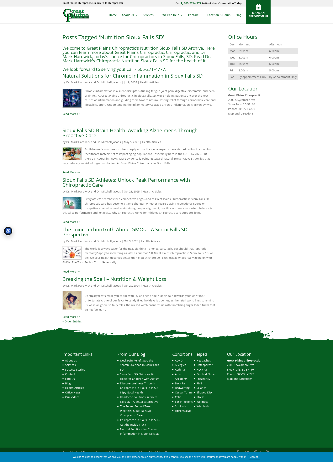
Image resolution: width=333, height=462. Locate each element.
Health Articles (149, 82)
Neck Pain (203, 369)
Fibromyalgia (183, 411)
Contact (193, 15)
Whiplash (203, 406)
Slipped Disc (205, 392)
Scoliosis (180, 406)
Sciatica (201, 388)
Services (148, 15)
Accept (254, 457)
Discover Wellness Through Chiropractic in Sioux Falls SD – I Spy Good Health (140, 388)
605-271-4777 (192, 3)
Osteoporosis (205, 365)
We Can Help (170, 15)
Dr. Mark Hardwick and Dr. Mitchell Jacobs (93, 82)
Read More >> (71, 114)
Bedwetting (182, 388)
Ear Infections (184, 401)
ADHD (178, 360)
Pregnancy (203, 379)
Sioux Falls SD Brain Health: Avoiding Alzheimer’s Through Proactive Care (130, 133)
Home (113, 15)
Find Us (70, 379)
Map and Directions (241, 113)
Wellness (202, 401)
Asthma (180, 369)
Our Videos (72, 397)
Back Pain (181, 383)
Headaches (204, 360)
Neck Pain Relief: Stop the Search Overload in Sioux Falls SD (139, 365)
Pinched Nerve (206, 374)
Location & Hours (218, 15)
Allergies (180, 365)
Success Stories (75, 369)
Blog (238, 15)
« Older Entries (72, 321)
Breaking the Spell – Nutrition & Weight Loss (114, 278)
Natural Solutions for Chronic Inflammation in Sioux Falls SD (132, 75)
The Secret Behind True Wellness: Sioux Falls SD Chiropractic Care (135, 410)
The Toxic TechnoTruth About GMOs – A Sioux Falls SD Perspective (125, 232)
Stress (200, 397)
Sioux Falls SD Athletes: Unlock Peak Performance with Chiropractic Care (126, 182)
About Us (128, 15)
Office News (73, 392)
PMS (199, 383)
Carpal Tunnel (184, 392)
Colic (178, 397)
